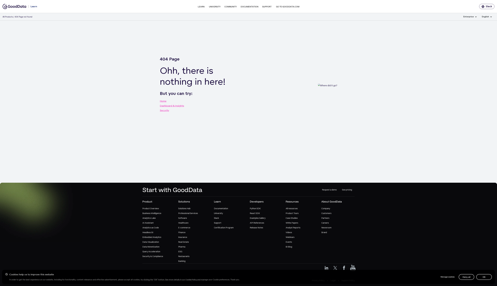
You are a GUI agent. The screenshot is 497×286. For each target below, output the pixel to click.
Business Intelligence (151, 213)
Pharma (181, 246)
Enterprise (468, 17)
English (485, 17)
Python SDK (255, 208)
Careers (325, 222)
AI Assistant (148, 222)
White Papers (292, 222)
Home (163, 101)
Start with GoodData (172, 190)
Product (147, 201)
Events (289, 242)
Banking (181, 261)
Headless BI (147, 232)
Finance (181, 232)
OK (484, 277)
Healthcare (183, 222)
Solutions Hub (184, 208)
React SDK (255, 213)
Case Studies (292, 218)
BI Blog (289, 246)
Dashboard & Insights (172, 105)
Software (182, 218)
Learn (201, 6)
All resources (292, 208)
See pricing (347, 189)
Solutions (184, 201)
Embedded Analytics (151, 237)
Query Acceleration (151, 251)
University (215, 6)
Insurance (182, 237)
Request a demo (329, 189)
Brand (324, 232)
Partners (325, 218)
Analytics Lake (149, 218)
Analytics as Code (150, 227)
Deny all (466, 277)
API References (257, 222)
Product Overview (150, 208)
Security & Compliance (152, 256)
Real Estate (183, 242)
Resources (292, 201)
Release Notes (256, 227)
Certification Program (224, 227)
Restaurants (183, 256)
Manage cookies (448, 277)
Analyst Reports (293, 227)
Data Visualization (150, 242)
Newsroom (326, 227)
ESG (180, 251)
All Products (8, 17)
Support (267, 6)
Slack (489, 6)
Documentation (249, 6)
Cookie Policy (191, 280)
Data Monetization (150, 246)
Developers (257, 201)
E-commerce (184, 227)
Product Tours (292, 213)
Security (164, 110)
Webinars (290, 237)
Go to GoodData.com (287, 6)
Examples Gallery (257, 218)
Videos (289, 232)
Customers (326, 213)
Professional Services (188, 213)
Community (230, 6)
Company (325, 208)
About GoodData (331, 201)
